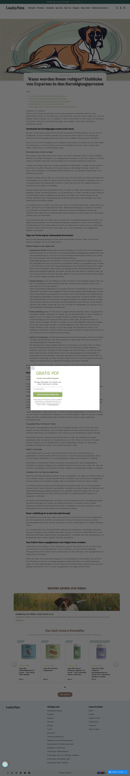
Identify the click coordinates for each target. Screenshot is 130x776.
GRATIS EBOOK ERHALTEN (47, 394)
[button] (5, 764)
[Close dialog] (32, 368)
